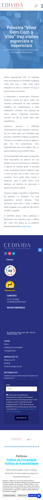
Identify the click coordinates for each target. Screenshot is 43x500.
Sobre (6, 344)
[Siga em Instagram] (9, 253)
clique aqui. (26, 226)
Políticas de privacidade (13, 347)
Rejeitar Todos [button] (22, 495)
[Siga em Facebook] (5, 253)
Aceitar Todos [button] (33, 495)
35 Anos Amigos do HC (13, 366)
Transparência (9, 350)
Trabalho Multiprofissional (23, 52)
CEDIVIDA (10, 50)
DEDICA (7, 363)
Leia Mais (13, 491)
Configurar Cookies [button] (9, 495)
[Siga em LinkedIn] (13, 253)
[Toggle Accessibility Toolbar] (39, 496)
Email (8, 385)
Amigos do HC (9, 360)
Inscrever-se (21, 417)
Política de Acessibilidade (21, 463)
